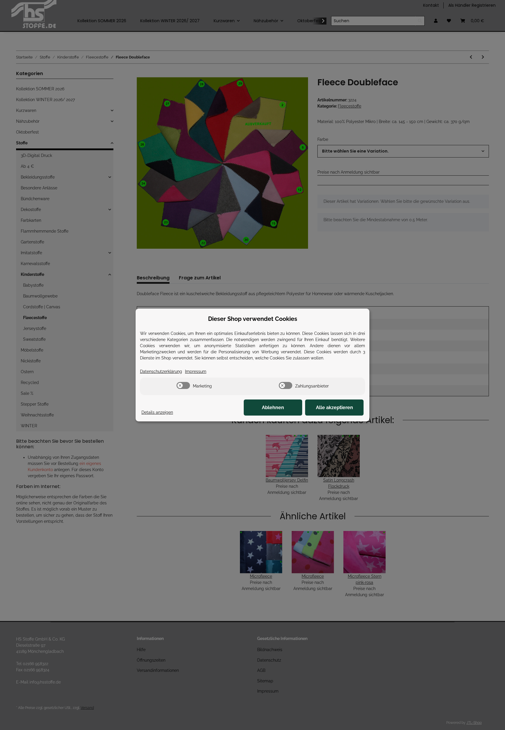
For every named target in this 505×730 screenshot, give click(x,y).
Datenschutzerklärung (161, 371)
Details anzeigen (157, 412)
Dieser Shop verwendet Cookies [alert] (252, 318)
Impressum (195, 371)
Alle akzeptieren (334, 407)
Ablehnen (273, 407)
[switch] (183, 385)
